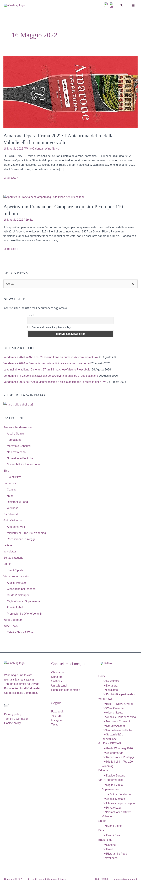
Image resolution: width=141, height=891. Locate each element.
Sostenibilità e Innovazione (23, 464)
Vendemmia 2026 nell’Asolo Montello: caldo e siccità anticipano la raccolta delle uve (54, 381)
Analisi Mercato (16, 582)
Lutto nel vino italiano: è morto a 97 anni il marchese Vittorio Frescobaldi (47, 369)
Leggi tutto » (10, 178)
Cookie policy (12, 723)
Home (102, 676)
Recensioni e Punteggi (21, 539)
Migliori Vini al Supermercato (24, 601)
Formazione (14, 439)
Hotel (10, 495)
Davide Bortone (115, 775)
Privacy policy (12, 714)
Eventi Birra (14, 477)
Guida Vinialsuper (18, 595)
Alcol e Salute (15, 433)
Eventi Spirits (15, 570)
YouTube (56, 715)
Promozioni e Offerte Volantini (25, 613)
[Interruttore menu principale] (133, 5)
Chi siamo (57, 672)
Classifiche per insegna (21, 588)
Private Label (15, 607)
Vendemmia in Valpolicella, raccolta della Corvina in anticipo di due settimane (50, 375)
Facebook (57, 711)
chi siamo (112, 689)
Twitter (55, 724)
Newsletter (112, 681)
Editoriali (103, 770)
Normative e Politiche (20, 458)
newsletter (9, 551)
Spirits (29, 219)
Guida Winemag (13, 520)
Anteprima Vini (16, 526)
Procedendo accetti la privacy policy (51, 327)
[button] (121, 5)
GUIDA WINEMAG (109, 743)
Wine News (52, 148)
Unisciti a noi (59, 685)
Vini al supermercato (16, 576)
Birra (6, 470)
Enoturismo (10, 483)
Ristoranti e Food (17, 501)
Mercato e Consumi (19, 445)
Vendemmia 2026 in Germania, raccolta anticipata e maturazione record (47, 363)
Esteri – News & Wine (20, 632)
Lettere (7, 545)
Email (31, 315)
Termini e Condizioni (16, 718)
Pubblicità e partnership (65, 689)
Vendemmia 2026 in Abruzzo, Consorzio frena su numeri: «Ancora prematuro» (50, 357)
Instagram (57, 720)
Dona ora (57, 676)
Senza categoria (13, 557)
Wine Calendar (34, 148)
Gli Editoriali (10, 514)
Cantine (12, 489)
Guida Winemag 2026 (119, 748)
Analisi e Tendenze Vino (18, 427)
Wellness (12, 508)
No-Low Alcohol (16, 452)
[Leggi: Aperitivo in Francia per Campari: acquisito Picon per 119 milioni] (43, 196)
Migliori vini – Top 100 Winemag (26, 533)
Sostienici (57, 681)
